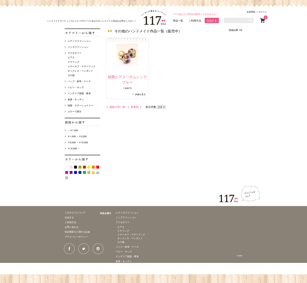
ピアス (71, 57)
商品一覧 (178, 20)
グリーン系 (84, 172)
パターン (66, 177)
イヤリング (73, 61)
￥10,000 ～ (74, 148)
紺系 (80, 172)
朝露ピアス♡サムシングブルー (127, 79)
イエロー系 (88, 167)
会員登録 (251, 11)
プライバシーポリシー (76, 236)
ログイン (262, 11)
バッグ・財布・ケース (79, 81)
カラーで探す (75, 111)
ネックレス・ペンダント (80, 70)
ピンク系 (66, 172)
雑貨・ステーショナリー (80, 105)
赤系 (97, 167)
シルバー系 (97, 172)
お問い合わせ (72, 227)
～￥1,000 (73, 130)
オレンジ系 (93, 167)
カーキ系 (88, 172)
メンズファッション (78, 47)
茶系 (84, 167)
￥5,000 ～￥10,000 (78, 142)
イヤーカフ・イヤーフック (81, 66)
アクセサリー (75, 53)
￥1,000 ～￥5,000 (77, 136)
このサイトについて (75, 212)
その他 (71, 75)
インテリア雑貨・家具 (79, 93)
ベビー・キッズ (76, 87)
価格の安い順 (117, 107)
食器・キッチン (76, 99)
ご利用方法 (195, 20)
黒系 (75, 167)
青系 (75, 172)
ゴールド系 (93, 172)
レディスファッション (79, 40)
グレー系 (71, 167)
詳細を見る (140, 94)
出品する (212, 20)
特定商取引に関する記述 (77, 231)
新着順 (135, 107)
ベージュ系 (80, 167)
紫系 (71, 172)
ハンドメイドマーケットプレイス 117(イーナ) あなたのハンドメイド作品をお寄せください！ (91, 20)
